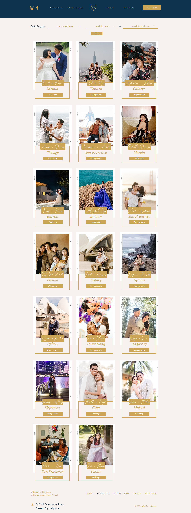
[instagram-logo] (32, 8)
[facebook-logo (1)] (37, 8)
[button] (129, 7)
